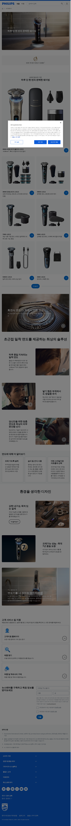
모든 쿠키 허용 (53, 142)
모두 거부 (39, 142)
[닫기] (60, 123)
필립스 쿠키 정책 (15, 137)
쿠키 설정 (16, 142)
